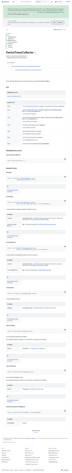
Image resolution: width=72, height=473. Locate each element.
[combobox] (42, 1)
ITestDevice (33, 131)
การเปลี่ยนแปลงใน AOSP (23, 14)
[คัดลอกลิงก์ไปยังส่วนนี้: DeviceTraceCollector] (22, 155)
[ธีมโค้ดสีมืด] (65, 159)
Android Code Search (26, 1)
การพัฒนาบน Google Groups (31, 462)
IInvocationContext (33, 106)
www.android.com (53, 455)
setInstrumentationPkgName (29, 143)
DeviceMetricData (33, 110)
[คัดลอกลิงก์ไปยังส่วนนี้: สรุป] (10, 87)
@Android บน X (28, 450)
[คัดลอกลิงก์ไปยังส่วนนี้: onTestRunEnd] (16, 242)
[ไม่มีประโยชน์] (65, 30)
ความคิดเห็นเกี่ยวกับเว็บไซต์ (38, 470)
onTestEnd (25, 110)
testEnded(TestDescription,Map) (47, 224)
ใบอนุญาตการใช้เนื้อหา (31, 438)
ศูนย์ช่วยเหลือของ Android (54, 450)
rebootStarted (26, 137)
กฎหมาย (16, 470)
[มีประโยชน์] (63, 30)
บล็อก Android (28, 455)
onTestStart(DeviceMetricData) (40, 219)
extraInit (25, 106)
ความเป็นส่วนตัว (28, 470)
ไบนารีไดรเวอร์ (5, 462)
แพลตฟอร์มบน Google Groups (32, 459)
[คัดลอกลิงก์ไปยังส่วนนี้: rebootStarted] (17, 366)
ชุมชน (11, 470)
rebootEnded (25, 131)
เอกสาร (13, 1)
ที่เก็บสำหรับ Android (6, 450)
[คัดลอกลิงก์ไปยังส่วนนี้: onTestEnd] (14, 197)
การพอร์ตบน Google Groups (31, 464)
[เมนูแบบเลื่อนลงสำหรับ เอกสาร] (17, 1)
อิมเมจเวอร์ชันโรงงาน (6, 459)
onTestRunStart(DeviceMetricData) (38, 265)
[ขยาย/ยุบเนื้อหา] (11, 33)
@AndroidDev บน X (29, 453)
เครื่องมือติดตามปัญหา (53, 462)
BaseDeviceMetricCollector (19, 57)
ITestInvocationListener (52, 106)
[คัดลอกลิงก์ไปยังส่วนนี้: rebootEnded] (16, 325)
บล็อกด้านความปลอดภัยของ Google (32, 457)
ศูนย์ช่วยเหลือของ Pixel (53, 453)
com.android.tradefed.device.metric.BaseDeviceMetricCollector (25, 66)
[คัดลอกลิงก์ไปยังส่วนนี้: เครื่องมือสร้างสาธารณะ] (23, 151)
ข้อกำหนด (4, 453)
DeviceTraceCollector (13, 96)
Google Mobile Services (54, 457)
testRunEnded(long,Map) (44, 270)
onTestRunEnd (26, 117)
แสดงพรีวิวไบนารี (5, 457)
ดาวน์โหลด (4, 455)
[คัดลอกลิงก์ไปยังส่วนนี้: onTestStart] (15, 288)
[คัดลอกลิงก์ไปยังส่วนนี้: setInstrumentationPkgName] (26, 407)
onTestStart (25, 125)
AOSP (7, 29)
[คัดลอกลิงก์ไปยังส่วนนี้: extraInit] (13, 172)
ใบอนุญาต (21, 470)
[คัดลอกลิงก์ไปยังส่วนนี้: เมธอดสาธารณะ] (18, 168)
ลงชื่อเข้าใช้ (68, 1)
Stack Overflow (52, 459)
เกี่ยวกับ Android (5, 470)
